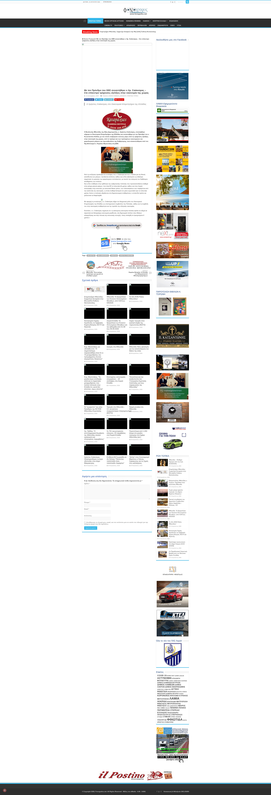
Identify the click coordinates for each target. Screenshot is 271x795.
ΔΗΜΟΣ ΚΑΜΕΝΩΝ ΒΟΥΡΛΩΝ (168, 683)
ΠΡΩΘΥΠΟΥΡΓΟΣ (164, 715)
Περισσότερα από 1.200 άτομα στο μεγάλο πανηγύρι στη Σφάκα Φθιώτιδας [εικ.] (138, 434)
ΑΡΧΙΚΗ (85, 21)
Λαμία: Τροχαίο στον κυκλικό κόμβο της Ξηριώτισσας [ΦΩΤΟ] (137, 323)
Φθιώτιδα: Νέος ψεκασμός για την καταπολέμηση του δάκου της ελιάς (139, 349)
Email (86, 509)
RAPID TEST (170, 675)
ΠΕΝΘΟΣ (182, 708)
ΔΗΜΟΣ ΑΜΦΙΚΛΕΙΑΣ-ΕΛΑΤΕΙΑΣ (178, 680)
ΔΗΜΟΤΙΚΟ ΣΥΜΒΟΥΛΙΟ (164, 689)
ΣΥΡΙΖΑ (173, 717)
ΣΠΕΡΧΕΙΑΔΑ (176, 715)
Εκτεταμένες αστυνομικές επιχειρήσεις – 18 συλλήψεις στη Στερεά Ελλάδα (116, 380)
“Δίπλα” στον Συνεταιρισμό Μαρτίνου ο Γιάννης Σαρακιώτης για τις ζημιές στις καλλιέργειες (139, 460)
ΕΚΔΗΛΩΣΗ (172, 691)
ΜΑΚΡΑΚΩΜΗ (171, 701)
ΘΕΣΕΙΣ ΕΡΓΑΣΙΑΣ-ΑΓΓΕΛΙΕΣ (114, 21)
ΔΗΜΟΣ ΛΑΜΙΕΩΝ (113, 96)
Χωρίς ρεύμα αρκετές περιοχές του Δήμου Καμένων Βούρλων (176, 492)
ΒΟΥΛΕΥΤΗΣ (91, 255)
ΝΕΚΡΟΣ (181, 706)
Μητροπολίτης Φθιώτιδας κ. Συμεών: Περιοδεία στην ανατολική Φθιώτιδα (178, 482)
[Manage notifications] (4, 790)
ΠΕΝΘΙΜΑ (174, 708)
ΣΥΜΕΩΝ (166, 717)
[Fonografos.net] (135, 10)
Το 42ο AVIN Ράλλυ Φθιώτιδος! (136, 298)
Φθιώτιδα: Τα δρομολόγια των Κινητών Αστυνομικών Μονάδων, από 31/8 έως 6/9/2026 (117, 300)
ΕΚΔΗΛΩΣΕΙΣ (173, 21)
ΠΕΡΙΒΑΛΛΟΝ (142, 25)
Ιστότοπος (88, 516)
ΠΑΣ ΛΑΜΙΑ (161, 708)
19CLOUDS (185, 791)
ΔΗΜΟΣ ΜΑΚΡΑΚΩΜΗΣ (175, 687)
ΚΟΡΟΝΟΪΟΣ (163, 695)
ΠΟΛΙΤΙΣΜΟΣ (118, 25)
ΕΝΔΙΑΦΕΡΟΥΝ (163, 25)
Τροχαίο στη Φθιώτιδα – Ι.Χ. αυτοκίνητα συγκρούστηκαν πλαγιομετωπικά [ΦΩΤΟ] (119, 410)
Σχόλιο (87, 483)
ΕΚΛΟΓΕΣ (179, 691)
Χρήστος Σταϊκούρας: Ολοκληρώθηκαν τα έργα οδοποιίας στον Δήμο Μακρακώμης (93, 460)
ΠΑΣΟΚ (167, 708)
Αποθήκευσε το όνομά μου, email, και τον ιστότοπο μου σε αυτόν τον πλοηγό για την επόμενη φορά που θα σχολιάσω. (116, 523)
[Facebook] (170, 2)
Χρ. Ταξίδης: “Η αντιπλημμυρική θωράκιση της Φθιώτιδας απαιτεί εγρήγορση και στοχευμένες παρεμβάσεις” (94, 435)
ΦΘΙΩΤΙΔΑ (114, 255)
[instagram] (175, 2)
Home (85, 39)
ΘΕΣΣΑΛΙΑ (161, 693)
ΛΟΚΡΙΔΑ (162, 701)
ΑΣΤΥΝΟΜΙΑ (164, 678)
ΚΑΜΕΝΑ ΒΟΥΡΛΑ (172, 693)
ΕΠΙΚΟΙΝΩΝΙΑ (107, 2)
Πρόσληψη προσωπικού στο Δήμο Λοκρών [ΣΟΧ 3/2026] (177, 544)
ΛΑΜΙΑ (174, 698)
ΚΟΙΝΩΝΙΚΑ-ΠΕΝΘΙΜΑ (133, 21)
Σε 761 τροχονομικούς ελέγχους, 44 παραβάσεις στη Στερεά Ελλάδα (116, 433)
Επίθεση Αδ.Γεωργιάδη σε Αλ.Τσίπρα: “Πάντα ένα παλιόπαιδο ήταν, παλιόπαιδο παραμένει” (116, 460)
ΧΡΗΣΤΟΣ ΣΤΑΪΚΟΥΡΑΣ (126, 255)
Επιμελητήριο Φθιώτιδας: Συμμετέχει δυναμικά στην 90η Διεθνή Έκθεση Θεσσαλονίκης (93, 300)
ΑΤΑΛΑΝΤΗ (176, 678)
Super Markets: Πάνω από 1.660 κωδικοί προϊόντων (116, 31)
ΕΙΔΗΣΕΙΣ (146, 21)
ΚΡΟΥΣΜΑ (174, 696)
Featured (92, 39)
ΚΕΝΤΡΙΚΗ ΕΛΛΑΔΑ (159, 21)
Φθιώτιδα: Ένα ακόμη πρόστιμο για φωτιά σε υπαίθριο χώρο (94, 273)
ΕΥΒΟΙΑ (184, 691)
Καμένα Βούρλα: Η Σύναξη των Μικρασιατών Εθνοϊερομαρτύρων (138, 273)
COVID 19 (162, 675)
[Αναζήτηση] (187, 1)
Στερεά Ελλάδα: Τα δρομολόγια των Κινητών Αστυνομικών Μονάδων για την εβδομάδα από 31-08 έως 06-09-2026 (117, 325)
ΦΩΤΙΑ (185, 720)
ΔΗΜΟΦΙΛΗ (123, 96)
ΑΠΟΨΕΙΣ (152, 25)
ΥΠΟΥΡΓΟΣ (162, 720)
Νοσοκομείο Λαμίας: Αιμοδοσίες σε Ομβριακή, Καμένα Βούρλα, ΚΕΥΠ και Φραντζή (94, 324)
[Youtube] (172, 2)
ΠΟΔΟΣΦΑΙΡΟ (172, 713)
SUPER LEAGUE (179, 675)
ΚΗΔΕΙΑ (181, 693)
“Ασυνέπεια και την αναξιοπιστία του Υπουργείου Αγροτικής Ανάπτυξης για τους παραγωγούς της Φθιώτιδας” (137, 382)
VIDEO (172, 25)
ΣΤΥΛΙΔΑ (159, 717)
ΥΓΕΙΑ (179, 25)
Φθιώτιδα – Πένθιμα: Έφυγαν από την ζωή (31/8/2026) (176, 461)
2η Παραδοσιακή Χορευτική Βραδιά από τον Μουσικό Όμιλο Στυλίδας (178, 553)
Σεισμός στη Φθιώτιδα (115, 347)
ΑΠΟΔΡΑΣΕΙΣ (130, 25)
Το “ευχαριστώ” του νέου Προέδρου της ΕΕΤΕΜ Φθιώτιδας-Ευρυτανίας (93, 409)
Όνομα (87, 502)
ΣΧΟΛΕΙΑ (178, 717)
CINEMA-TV (108, 25)
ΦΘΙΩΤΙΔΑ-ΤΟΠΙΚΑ (95, 21)
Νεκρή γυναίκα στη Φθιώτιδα (136, 408)
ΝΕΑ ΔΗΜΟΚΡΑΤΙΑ (103, 255)
